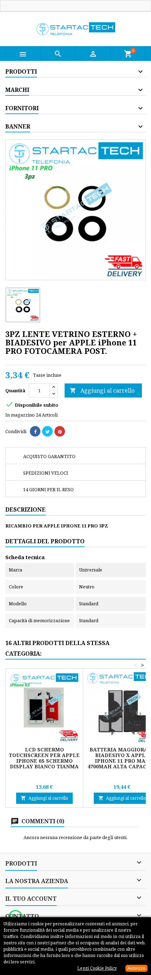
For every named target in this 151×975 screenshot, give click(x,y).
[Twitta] (47, 431)
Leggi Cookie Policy (97, 968)
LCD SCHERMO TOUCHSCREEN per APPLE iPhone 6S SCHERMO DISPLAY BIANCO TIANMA (44, 758)
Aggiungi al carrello (102, 390)
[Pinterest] (59, 431)
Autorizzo (136, 968)
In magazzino (20, 415)
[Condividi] (35, 431)
